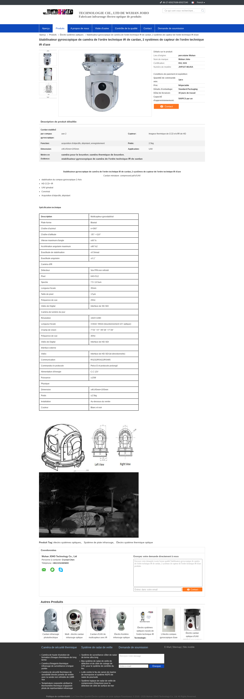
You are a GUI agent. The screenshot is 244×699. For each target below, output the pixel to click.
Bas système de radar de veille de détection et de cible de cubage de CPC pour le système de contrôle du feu (97, 665)
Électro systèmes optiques (71, 35)
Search (203, 11)
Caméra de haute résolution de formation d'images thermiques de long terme (59, 657)
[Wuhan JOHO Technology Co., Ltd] (57, 11)
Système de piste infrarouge (98, 542)
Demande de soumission (171, 28)
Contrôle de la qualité (126, 28)
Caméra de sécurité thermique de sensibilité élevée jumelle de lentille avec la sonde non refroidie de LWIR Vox (57, 676)
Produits (60, 28)
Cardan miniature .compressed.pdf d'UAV (122, 176)
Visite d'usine (102, 28)
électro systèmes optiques (67, 542)
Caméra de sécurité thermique (59, 647)
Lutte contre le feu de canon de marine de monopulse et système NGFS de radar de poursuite (98, 674)
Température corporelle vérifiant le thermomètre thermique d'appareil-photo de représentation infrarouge (57, 685)
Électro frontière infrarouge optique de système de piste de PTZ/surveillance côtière (121, 637)
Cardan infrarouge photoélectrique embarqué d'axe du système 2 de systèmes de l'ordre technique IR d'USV (51, 637)
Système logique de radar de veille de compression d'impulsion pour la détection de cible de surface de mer (98, 683)
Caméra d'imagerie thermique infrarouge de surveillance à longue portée (57, 666)
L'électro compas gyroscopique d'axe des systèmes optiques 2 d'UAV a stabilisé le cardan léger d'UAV (168, 637)
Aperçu (46, 28)
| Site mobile (188, 647)
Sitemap (176, 647)
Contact (148, 28)
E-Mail (167, 647)
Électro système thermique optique (134, 542)
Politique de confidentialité (58, 696)
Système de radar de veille (97, 647)
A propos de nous (80, 28)
